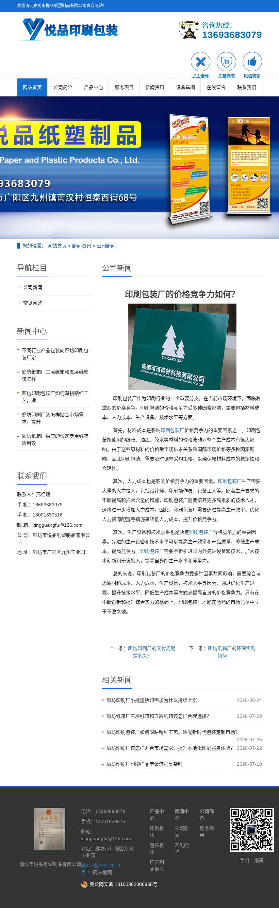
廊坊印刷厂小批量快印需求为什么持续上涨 (151, 700)
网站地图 (102, 872)
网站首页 (32, 87)
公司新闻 (105, 246)
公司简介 (62, 87)
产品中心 (93, 87)
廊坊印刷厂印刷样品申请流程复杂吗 (144, 764)
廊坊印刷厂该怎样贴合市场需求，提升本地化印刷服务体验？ (170, 748)
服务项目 (124, 87)
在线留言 (216, 87)
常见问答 (32, 303)
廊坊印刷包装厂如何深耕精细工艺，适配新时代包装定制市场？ (173, 732)
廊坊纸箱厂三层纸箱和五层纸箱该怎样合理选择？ (158, 716)
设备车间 (185, 87)
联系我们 (246, 87)
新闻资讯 (154, 87)
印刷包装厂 (172, 430)
